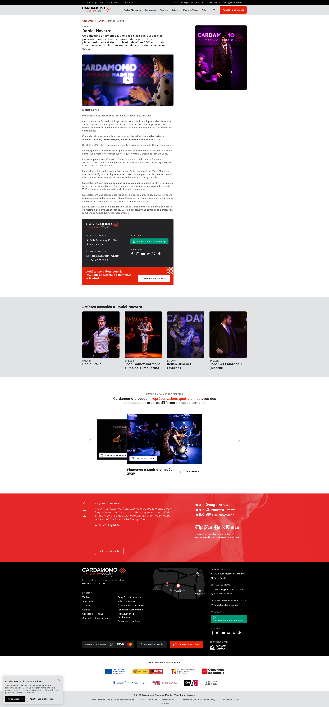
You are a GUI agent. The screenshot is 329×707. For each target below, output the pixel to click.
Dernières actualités (129, 621)
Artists (102, 20)
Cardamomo (89, 20)
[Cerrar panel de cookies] (59, 679)
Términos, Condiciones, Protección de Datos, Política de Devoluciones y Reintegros (178, 700)
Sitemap (165, 703)
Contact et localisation (95, 618)
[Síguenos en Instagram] (137, 253)
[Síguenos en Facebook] (132, 253)
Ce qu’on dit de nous (129, 597)
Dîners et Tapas (190, 10)
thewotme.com (107, 542)
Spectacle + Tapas (92, 613)
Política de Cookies (231, 700)
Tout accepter (15, 699)
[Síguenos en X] (153, 253)
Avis (204, 10)
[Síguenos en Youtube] (143, 253)
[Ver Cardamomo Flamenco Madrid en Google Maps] (179, 583)
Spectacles (150, 10)
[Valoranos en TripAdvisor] (148, 253)
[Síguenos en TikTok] (159, 253)
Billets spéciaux (126, 601)
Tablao (86, 597)
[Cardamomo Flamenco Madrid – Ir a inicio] (93, 10)
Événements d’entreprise (131, 605)
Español (163, 508)
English (100, 512)
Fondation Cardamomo (130, 609)
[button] (238, 440)
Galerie (175, 10)
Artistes (164, 10)
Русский (114, 512)
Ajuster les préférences (42, 699)
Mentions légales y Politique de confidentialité (111, 700)
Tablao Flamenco (132, 10)
